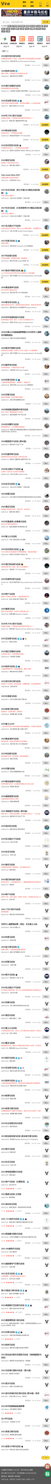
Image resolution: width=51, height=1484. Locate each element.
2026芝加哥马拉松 (9, 101)
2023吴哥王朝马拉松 (10, 1108)
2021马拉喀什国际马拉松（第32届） (16, 1370)
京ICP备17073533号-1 (8, 1473)
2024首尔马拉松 (8, 975)
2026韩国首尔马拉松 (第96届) (13, 441)
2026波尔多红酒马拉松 (11, 56)
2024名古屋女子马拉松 (11, 988)
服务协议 (4, 1476)
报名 (32, 2)
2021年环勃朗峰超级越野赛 (12, 1406)
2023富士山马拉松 (9, 1028)
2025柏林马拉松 (8, 666)
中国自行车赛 (20, 1479)
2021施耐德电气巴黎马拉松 (12, 1264)
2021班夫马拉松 (8, 1383)
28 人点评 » (19, 1312)
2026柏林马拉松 (8, 71)
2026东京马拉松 (8, 484)
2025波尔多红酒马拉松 (11, 681)
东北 (27, 28)
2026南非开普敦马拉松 (11, 348)
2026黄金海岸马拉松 (10, 287)
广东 (3, 31)
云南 (22, 28)
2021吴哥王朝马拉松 (10, 1432)
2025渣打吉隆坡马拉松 (11, 651)
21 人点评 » (19, 1226)
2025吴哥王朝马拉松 (10, 709)
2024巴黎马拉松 (8, 962)
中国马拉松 (4, 1479)
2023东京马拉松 (8, 1162)
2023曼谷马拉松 (8, 1043)
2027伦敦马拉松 (8, 241)
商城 (32, 6)
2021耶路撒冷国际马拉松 (12, 1234)
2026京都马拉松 (8, 494)
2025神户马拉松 (8, 594)
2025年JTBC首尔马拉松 (11, 624)
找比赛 (45, 22)
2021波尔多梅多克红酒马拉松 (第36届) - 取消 (20, 1393)
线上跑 (33, 26)
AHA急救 (39, 26)
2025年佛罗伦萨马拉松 (11, 579)
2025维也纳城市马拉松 (11, 781)
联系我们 (17, 1476)
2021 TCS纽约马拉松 (10, 1219)
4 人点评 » (17, 1297)
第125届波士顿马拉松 (10, 1290)
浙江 (3, 28)
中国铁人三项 (30, 1479)
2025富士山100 (7, 724)
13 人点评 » (17, 1413)
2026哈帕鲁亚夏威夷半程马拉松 (14, 410)
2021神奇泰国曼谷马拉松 (12, 1172)
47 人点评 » (19, 1282)
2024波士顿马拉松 (9, 947)
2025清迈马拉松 (8, 507)
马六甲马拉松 (7, 1419)
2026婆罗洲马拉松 (9, 365)
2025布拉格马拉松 (9, 754)
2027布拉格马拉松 (9, 256)
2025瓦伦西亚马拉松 (10, 549)
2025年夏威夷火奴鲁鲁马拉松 (13, 522)
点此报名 (45, 125)
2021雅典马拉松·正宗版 (11, 1194)
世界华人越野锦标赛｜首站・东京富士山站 (19, 924)
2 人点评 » (18, 1189)
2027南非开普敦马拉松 (11, 271)
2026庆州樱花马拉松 (10, 424)
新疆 (27, 26)
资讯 (24, 6)
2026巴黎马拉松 (8, 395)
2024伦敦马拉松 (8, 937)
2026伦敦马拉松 (8, 380)
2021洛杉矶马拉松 (9, 1204)
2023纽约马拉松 (8, 1058)
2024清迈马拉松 (8, 865)
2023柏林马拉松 (8, 1081)
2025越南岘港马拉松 (10, 796)
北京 (43, 28)
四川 (12, 28)
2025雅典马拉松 (8, 609)
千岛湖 (15, 26)
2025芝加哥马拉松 (9, 639)
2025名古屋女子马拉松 (11, 839)
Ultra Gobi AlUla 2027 (10, 175)
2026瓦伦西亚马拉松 (10, 145)
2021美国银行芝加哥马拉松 (13, 1305)
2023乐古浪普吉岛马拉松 (12, 1123)
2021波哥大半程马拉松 (11, 1446)
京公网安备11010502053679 (26, 1473)
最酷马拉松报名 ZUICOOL (11, 1470)
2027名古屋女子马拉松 (11, 226)
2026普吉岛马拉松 (9, 302)
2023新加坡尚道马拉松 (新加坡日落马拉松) (19, 1136)
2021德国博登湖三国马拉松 (12, 1320)
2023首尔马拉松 (8, 1149)
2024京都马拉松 (8, 1002)
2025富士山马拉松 (9, 536)
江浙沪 (38, 28)
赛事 (24, 2)
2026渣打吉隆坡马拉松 (11, 86)
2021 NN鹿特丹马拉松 (10, 1249)
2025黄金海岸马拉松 (10, 739)
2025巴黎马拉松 (8, 769)
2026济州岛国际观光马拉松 (12, 317)
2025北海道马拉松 (9, 696)
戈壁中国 (12, 1479)
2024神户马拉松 (8, 894)
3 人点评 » (18, 1211)
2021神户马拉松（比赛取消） (14, 1182)
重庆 (17, 28)
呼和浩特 (21, 26)
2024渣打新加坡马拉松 (11, 879)
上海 (8, 31)
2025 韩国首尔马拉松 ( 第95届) (14, 811)
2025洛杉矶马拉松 (9, 826)
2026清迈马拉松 (8, 160)
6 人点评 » (17, 1339)
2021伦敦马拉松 (8, 1332)
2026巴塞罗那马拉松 (10, 454)
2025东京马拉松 (8, 852)
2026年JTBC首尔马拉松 (11, 116)
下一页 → (46, 1458)
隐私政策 (11, 1476)
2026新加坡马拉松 (9, 131)
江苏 (45, 26)
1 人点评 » (18, 1256)
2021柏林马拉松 (8, 1345)
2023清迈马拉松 (8, 1015)
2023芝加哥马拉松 (9, 1068)
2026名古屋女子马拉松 (11, 469)
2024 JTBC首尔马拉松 (11, 909)
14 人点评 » (19, 1438)
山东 (8, 28)
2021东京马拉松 (8, 1274)
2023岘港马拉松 (8, 1096)
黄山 (9, 26)
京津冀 (32, 28)
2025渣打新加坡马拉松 (11, 564)
